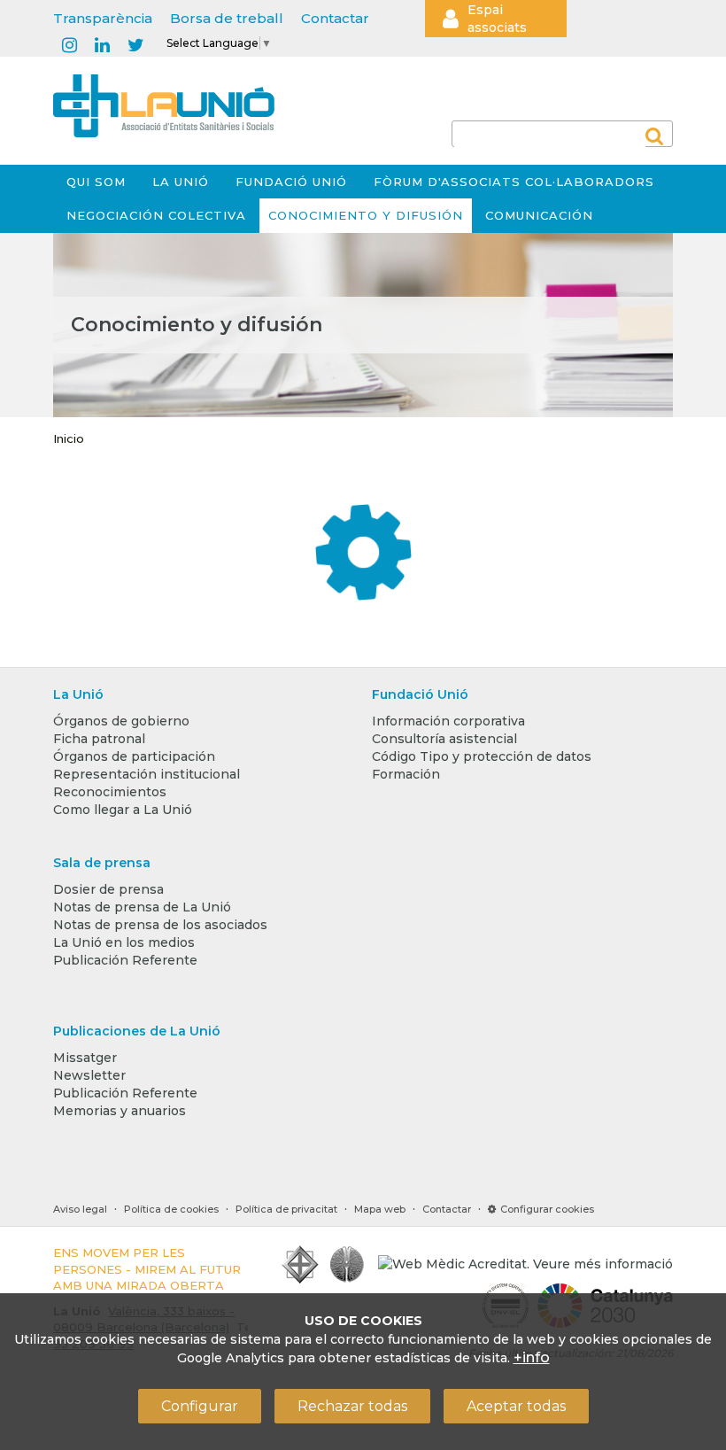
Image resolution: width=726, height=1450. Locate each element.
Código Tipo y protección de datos (481, 756)
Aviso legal (80, 1209)
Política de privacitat (286, 1209)
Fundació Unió (291, 181)
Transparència (102, 18)
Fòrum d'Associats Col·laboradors (514, 181)
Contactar (335, 18)
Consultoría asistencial (444, 739)
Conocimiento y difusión (365, 215)
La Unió (180, 181)
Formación (406, 774)
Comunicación (539, 215)
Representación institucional (146, 774)
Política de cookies (171, 1209)
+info (532, 1357)
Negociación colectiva (156, 215)
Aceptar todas (516, 1406)
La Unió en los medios (124, 942)
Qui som (96, 181)
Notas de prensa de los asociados (160, 925)
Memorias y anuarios (119, 1111)
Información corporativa (448, 721)
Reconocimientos (109, 792)
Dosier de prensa (108, 889)
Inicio (68, 438)
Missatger (85, 1058)
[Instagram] (69, 46)
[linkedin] (102, 46)
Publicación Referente (125, 960)
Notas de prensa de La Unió (142, 907)
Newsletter (89, 1075)
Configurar (199, 1406)
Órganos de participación (134, 756)
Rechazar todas (352, 1406)
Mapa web (379, 1209)
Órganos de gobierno (121, 721)
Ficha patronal (99, 739)
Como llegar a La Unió (122, 810)
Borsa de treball (226, 18)
